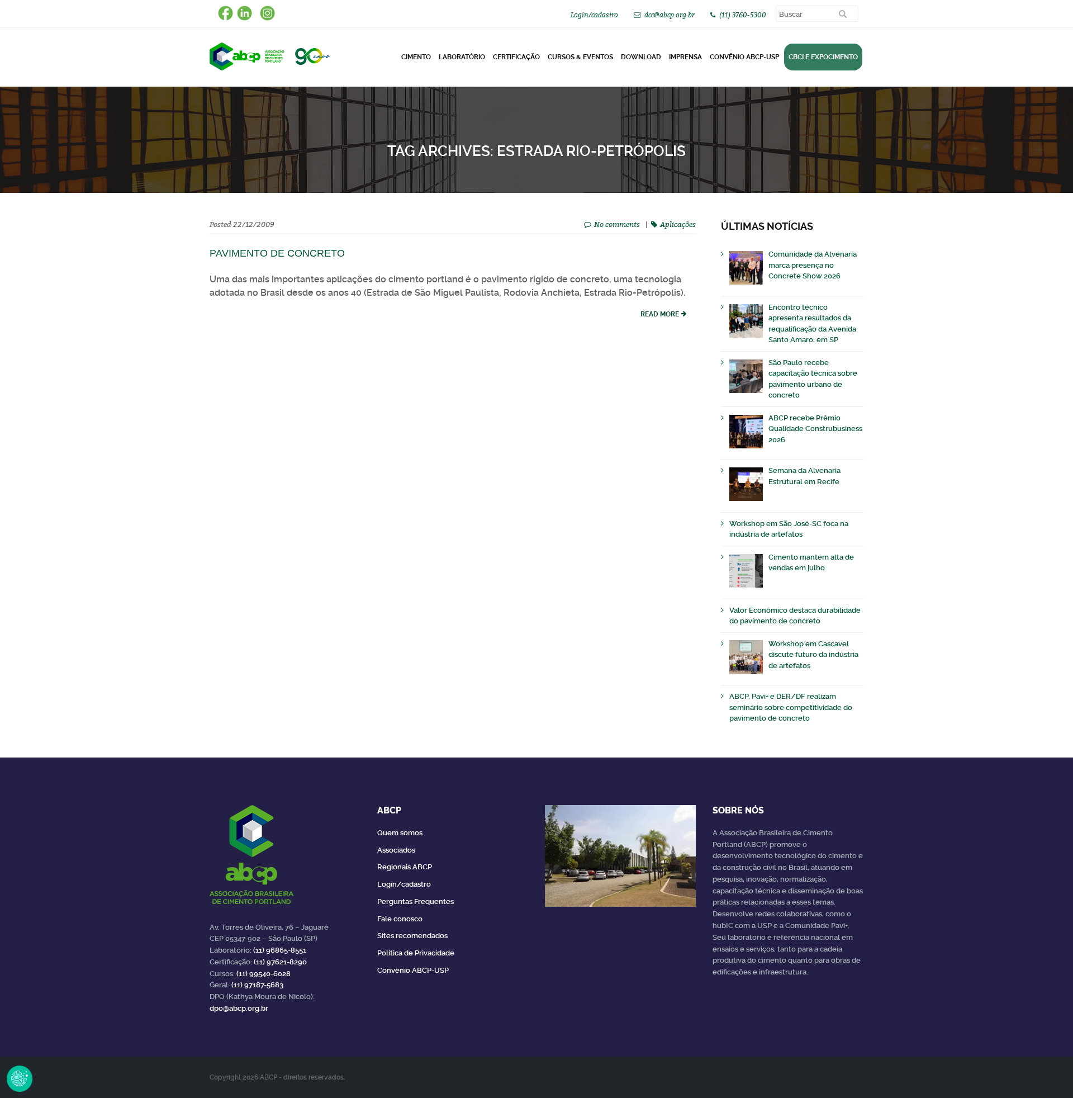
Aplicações (678, 224)
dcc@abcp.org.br (669, 15)
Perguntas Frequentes (415, 901)
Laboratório (462, 57)
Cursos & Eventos (580, 57)
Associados (396, 850)
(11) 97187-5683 (257, 985)
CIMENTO (416, 57)
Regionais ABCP (404, 867)
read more (659, 314)
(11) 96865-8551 (279, 950)
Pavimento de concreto (277, 253)
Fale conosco (399, 919)
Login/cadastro (594, 15)
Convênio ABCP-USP (744, 57)
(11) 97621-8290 (280, 962)
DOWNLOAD (641, 57)
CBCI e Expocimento (823, 57)
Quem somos (399, 833)
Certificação (516, 57)
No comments (617, 224)
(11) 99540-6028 (263, 973)
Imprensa (685, 57)
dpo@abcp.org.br (239, 1008)
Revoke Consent (20, 1078)
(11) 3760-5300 (742, 15)
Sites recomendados (412, 935)
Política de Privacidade (415, 953)
